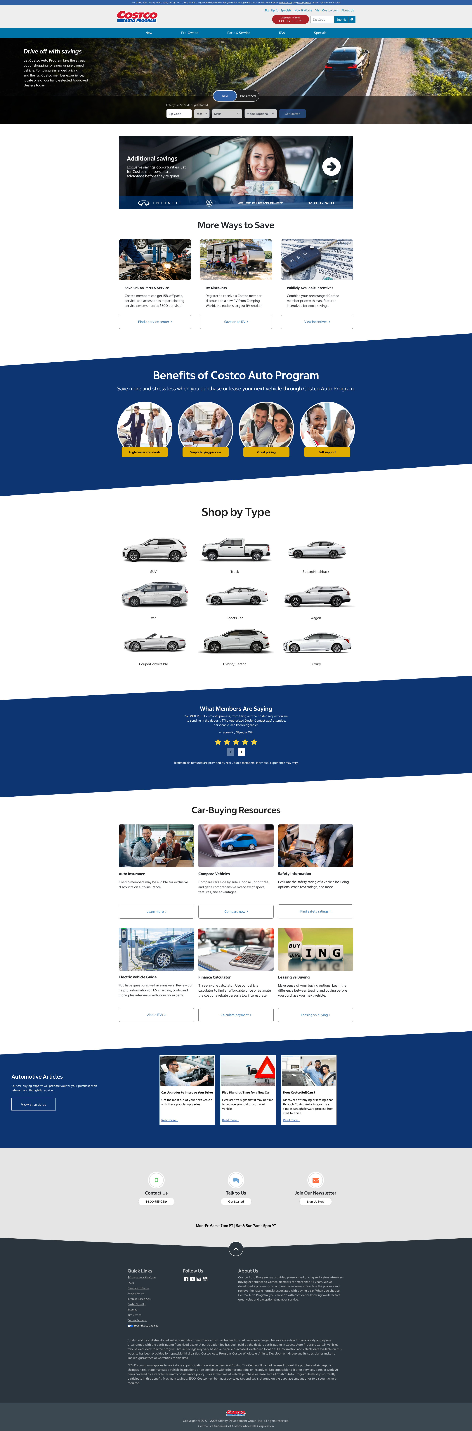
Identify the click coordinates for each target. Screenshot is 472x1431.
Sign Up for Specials (277, 10)
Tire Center (134, 1315)
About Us (347, 10)
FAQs (131, 1282)
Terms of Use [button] (285, 2)
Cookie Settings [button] (137, 1320)
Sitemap (132, 1309)
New (148, 33)
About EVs (155, 1015)
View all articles (33, 1104)
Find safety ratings (314, 911)
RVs (282, 33)
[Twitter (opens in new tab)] (192, 1278)
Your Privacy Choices (145, 1325)
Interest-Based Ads (139, 1299)
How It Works (303, 10)
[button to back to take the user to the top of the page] (236, 1248)
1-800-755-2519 (290, 21)
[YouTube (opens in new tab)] (205, 1278)
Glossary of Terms (138, 1288)
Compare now (235, 911)
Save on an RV (235, 322)
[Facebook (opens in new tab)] (186, 1278)
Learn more (155, 911)
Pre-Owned (189, 33)
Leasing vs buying (315, 1015)
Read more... (169, 1120)
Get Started (236, 1201)
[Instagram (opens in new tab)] (199, 1278)
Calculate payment (235, 1015)
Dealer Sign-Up (136, 1304)
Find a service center (154, 322)
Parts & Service (238, 33)
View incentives (316, 322)
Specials (320, 33)
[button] (351, 19)
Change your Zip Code (142, 1277)
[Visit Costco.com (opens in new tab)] (236, 1413)
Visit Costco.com (326, 10)
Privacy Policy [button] (304, 2)
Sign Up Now (315, 1201)
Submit (341, 19)
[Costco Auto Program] (138, 16)
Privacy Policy (136, 1293)
